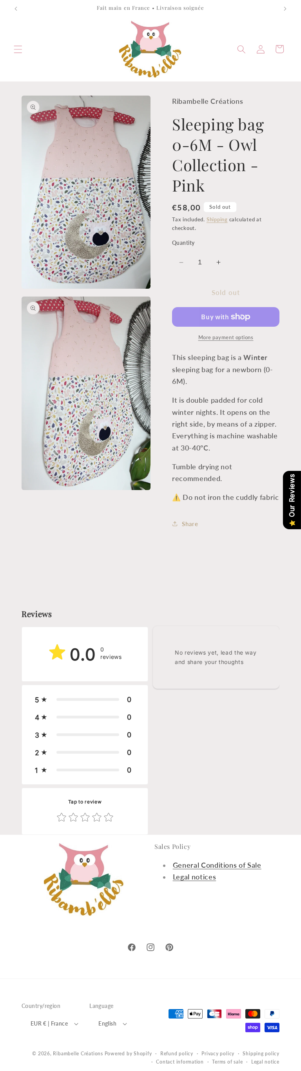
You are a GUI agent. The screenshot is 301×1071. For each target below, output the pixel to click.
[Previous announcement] (16, 8)
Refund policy (176, 1054)
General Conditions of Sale (217, 865)
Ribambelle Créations (78, 1054)
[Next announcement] (285, 8)
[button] (18, 49)
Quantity (183, 242)
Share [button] (190, 523)
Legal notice (265, 1062)
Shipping (217, 219)
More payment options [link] (226, 337)
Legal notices (194, 877)
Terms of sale (227, 1062)
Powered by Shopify (128, 1054)
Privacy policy (217, 1054)
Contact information (180, 1062)
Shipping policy (261, 1054)
